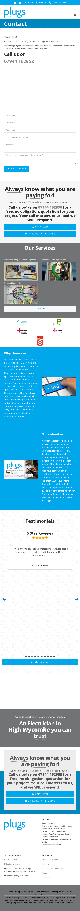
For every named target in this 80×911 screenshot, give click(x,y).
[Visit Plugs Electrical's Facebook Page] (15, 3)
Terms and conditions (50, 859)
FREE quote (33, 202)
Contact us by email (13, 864)
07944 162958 (59, 2)
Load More (40, 308)
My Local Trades (47, 903)
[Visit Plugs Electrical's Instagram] (20, 3)
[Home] (15, 12)
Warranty (45, 864)
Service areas (47, 877)
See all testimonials (40, 662)
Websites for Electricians (64, 903)
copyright (52, 900)
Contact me (46, 873)
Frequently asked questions (52, 868)
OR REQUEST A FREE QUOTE (41, 233)
